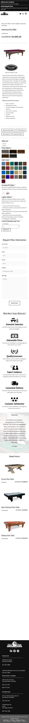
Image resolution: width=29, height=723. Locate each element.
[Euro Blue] (12, 172)
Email (3, 252)
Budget (17, 23)
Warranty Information (8, 130)
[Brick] (25, 164)
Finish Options (21, 130)
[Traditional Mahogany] (21, 151)
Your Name (5, 244)
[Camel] (12, 168)
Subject (4, 268)
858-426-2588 (6, 711)
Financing (12, 720)
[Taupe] (20, 177)
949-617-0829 (6, 672)
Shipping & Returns (20, 720)
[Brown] (3, 168)
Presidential (4, 510)
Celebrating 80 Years (7, 6)
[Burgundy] (8, 168)
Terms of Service (7, 721)
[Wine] (3, 181)
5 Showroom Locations (7, 2)
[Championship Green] (16, 168)
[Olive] (3, 177)
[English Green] (8, 172)
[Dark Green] (25, 168)
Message (4, 275)
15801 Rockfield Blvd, (7, 670)
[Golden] (16, 172)
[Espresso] (13, 151)
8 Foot (4, 145)
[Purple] (8, 177)
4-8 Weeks (6, 224)
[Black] (16, 164)
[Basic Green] (12, 164)
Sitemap (24, 721)
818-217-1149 (6, 687)
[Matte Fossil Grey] (5, 151)
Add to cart (6, 230)
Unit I (14, 670)
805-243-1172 (6, 684)
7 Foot (4, 144)
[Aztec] (8, 164)
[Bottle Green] (20, 164)
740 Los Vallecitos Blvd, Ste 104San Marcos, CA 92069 (10, 696)
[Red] (12, 177)
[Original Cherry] (5, 156)
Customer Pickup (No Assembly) (11, 206)
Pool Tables (8, 23)
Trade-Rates (6, 720)
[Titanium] (25, 177)
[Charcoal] (20, 168)
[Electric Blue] (3, 172)
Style (13, 23)
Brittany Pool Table (7, 535)
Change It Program (16, 721)
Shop (2, 23)
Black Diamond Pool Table (10, 507)
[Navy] (25, 172)
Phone (3, 260)
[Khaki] (20, 172)
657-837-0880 (6, 665)
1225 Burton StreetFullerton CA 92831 (7, 660)
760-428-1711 (6, 700)
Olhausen (5, 33)
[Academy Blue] (3, 164)
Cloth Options (6, 134)
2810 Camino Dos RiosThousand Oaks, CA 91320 (9, 680)
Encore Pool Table (7, 479)
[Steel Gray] (16, 177)
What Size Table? (17, 134)
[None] (3, 193)
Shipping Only (9, 219)
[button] (2, 433)
